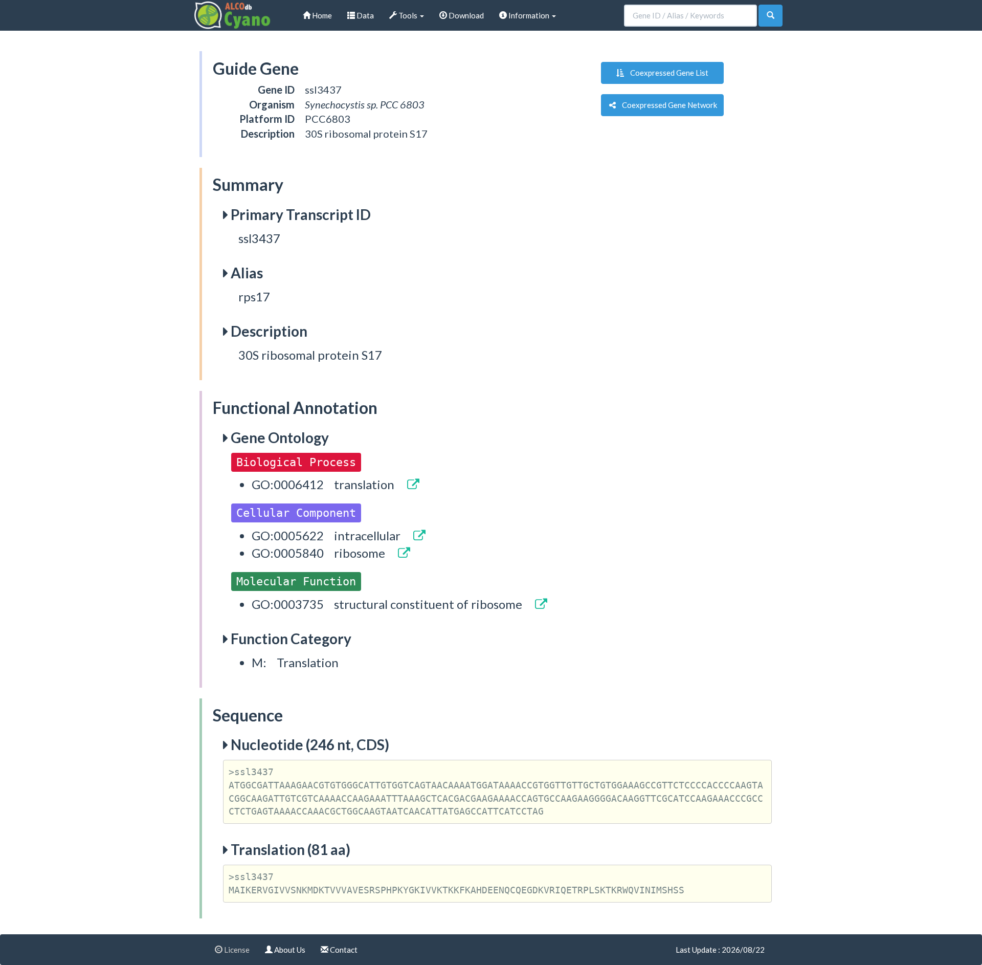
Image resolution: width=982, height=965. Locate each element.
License (236, 949)
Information (529, 15)
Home (321, 15)
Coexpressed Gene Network (666, 104)
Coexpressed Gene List (666, 72)
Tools (408, 15)
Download (465, 15)
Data (364, 15)
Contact (343, 949)
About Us (289, 949)
